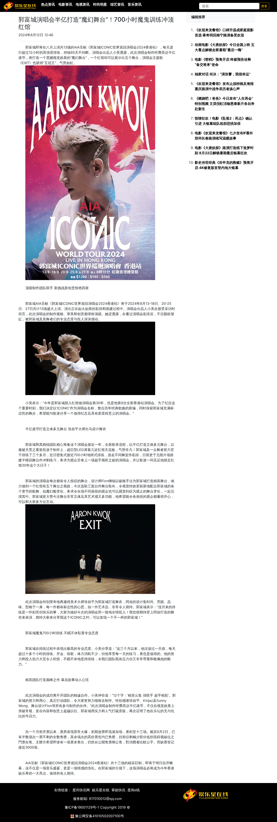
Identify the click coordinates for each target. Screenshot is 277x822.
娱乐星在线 (100, 790)
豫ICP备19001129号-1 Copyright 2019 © (97, 807)
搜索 (264, 6)
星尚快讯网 (81, 790)
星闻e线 (133, 790)
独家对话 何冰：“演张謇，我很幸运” (223, 74)
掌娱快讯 (118, 790)
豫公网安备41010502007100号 (99, 816)
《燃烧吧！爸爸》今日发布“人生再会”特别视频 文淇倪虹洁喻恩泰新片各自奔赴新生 (224, 103)
